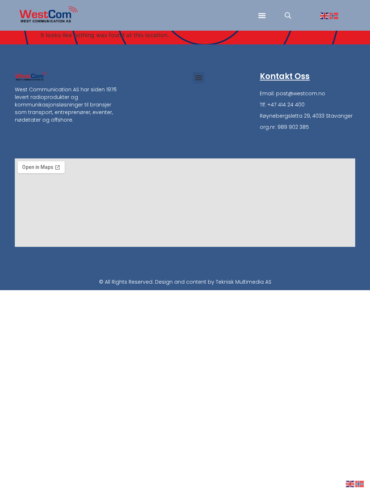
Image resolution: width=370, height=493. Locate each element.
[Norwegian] (334, 15)
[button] (262, 15)
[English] (325, 15)
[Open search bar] (288, 15)
